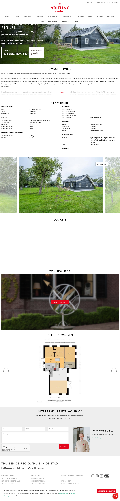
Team (42, 21)
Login (90, 2)
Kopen (90, 17)
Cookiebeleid (63, 493)
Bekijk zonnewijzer (60, 302)
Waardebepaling (66, 17)
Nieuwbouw (28, 17)
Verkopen (80, 17)
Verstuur (63, 446)
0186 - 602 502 (101, 2)
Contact (77, 21)
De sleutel (111, 17)
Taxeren (100, 17)
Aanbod (16, 17)
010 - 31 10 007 (113, 2)
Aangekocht (52, 17)
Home (7, 17)
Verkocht (40, 17)
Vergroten (101, 164)
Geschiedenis (52, 21)
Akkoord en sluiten (106, 491)
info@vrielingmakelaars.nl (100, 438)
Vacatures (65, 21)
